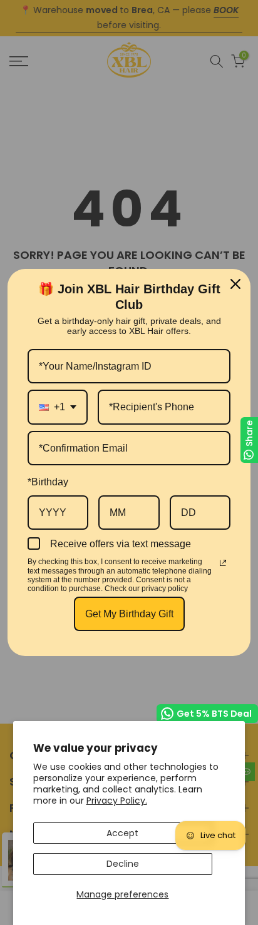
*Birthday (48, 482)
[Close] (235, 284)
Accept (122, 833)
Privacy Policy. (116, 800)
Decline (122, 863)
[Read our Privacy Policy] (222, 562)
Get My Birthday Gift (129, 614)
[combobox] (58, 407)
